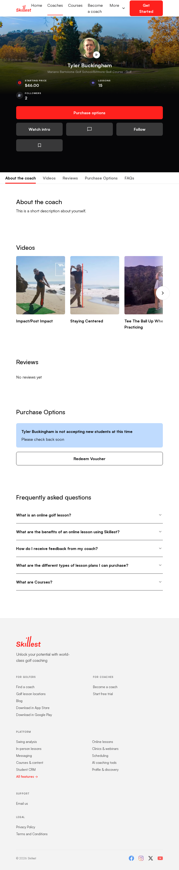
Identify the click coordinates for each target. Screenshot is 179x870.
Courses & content (29, 763)
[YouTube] (160, 858)
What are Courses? (34, 582)
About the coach (20, 178)
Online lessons (102, 742)
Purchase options (89, 112)
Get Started (146, 8)
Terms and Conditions (32, 834)
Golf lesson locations (31, 694)
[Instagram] (141, 858)
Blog (19, 701)
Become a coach (95, 8)
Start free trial (103, 694)
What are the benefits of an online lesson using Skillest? (68, 531)
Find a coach (25, 687)
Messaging (24, 756)
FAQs (129, 178)
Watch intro (39, 129)
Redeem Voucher (89, 458)
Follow (139, 129)
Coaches (55, 5)
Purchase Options (101, 178)
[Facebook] (131, 858)
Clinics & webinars (105, 749)
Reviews (70, 178)
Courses (75, 5)
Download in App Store (33, 708)
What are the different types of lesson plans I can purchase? (72, 565)
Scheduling (100, 756)
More (114, 5)
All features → (27, 776)
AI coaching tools (104, 763)
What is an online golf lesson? (43, 515)
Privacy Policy (25, 827)
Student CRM (26, 770)
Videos (49, 178)
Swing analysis (26, 742)
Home (36, 5)
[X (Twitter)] (150, 858)
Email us (22, 803)
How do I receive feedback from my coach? (57, 548)
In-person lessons (28, 749)
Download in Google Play (34, 715)
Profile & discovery (105, 770)
